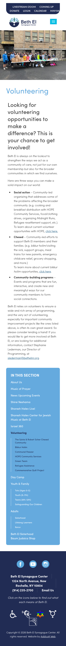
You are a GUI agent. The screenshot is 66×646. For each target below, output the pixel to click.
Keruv (18, 527)
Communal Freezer (24, 451)
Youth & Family (20, 484)
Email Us (48, 590)
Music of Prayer (21, 389)
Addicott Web (48, 636)
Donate (14, 10)
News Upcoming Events (25, 395)
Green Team (21, 461)
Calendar (40, 10)
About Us (16, 382)
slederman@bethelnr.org (23, 358)
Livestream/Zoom (24, 6)
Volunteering (19, 433)
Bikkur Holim (21, 447)
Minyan (55, 10)
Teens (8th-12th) (23, 499)
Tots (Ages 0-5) (22, 490)
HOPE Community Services (28, 456)
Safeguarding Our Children (28, 504)
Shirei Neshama (20, 402)
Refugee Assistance (24, 465)
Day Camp (17, 477)
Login (26, 10)
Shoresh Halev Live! (23, 408)
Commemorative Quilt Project (29, 470)
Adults (14, 511)
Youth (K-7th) (21, 495)
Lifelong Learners (23, 522)
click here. (52, 231)
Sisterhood (20, 517)
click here (45, 271)
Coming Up (46, 6)
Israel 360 (17, 426)
